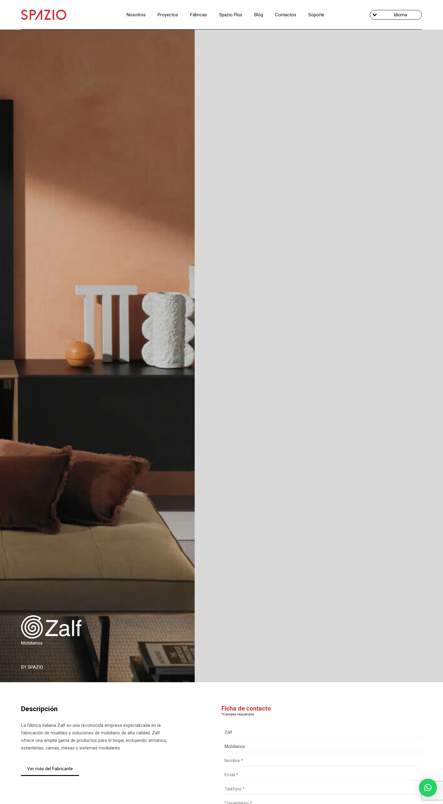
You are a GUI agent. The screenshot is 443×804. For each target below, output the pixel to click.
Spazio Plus (230, 14)
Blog (258, 14)
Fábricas (198, 14)
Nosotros (136, 14)
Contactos (285, 14)
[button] (428, 788)
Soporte (316, 14)
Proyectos (168, 14)
